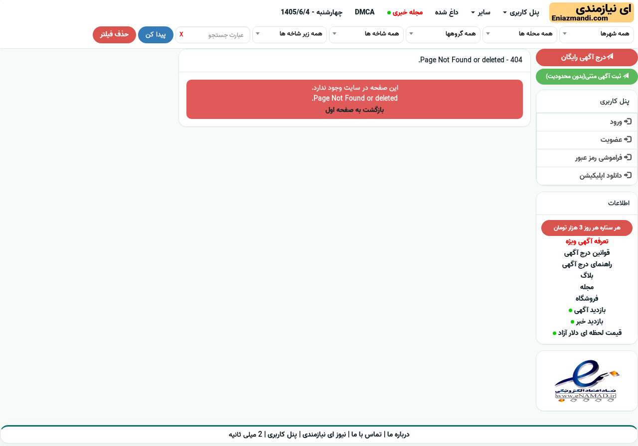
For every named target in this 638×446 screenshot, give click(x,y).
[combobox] (596, 33)
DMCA (365, 12)
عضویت (612, 140)
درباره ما (398, 435)
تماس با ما (366, 435)
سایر (483, 12)
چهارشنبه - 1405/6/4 (311, 12)
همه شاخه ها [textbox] (382, 33)
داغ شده (447, 12)
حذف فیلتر (114, 34)
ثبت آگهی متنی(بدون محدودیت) (584, 76)
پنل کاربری (523, 12)
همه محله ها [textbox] (536, 33)
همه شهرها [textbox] (615, 33)
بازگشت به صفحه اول (354, 110)
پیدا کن (156, 34)
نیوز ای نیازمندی (324, 435)
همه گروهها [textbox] (461, 33)
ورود (617, 122)
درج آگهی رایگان (583, 57)
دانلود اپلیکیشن (602, 176)
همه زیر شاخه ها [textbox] (301, 33)
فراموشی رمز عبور (599, 158)
